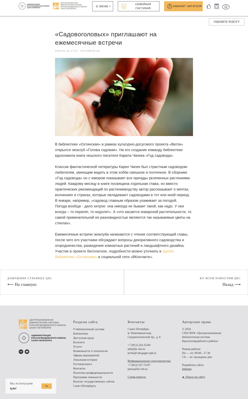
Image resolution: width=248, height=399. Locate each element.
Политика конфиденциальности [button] (93, 372)
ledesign (187, 368)
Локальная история (85, 359)
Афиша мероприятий (86, 355)
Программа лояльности (87, 377)
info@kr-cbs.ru (136, 349)
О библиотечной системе (88, 329)
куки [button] (13, 388)
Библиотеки (80, 333)
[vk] (21, 351)
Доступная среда (83, 337)
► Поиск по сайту (193, 376)
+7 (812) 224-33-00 (139, 345)
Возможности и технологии (90, 351)
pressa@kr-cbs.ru (138, 368)
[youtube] (27, 351)
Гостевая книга (82, 364)
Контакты (79, 368)
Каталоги (79, 342)
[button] (226, 21)
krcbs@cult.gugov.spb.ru (142, 353)
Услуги (77, 346)
